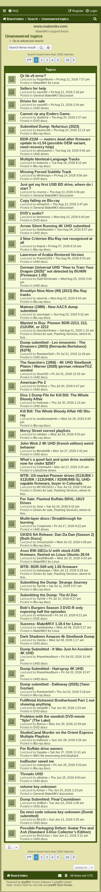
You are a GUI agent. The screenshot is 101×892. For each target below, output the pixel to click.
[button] (29, 60)
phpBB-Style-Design (60, 884)
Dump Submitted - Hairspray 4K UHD (52, 669)
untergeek (43, 765)
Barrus (41, 724)
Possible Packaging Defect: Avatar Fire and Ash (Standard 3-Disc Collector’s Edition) (57, 830)
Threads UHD (31, 774)
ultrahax (42, 777)
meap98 (42, 708)
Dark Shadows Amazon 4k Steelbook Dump (57, 636)
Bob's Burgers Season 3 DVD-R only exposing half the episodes (51, 610)
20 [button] (67, 60)
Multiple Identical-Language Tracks (50, 159)
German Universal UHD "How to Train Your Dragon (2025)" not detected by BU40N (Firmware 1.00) (57, 271)
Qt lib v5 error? (33, 76)
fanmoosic (43, 217)
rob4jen (42, 434)
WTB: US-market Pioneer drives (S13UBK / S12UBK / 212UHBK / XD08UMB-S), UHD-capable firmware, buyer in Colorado (56, 479)
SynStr (41, 586)
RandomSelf (45, 354)
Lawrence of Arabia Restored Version (52, 255)
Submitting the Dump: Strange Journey (53, 582)
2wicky (41, 640)
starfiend (42, 117)
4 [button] (52, 60)
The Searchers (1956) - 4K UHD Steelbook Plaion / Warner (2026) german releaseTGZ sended (56, 366)
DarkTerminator (47, 279)
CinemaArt (44, 467)
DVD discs (40, 121)
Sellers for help (33, 88)
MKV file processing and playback (55, 755)
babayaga (43, 570)
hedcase (42, 402)
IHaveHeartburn (47, 656)
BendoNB (43, 451)
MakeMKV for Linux (46, 83)
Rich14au (43, 835)
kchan (41, 790)
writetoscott (44, 615)
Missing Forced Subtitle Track (45, 172)
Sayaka (42, 752)
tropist (41, 246)
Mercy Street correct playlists (45, 431)
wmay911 (43, 204)
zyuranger (43, 314)
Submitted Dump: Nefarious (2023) (49, 126)
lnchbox (42, 386)
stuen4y (42, 298)
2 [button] (41, 60)
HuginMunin (45, 79)
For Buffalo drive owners (41, 749)
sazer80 (42, 92)
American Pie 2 (33, 382)
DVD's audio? (32, 213)
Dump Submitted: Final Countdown (50, 799)
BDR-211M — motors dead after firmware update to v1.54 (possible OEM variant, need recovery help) (55, 143)
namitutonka (45, 627)
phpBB (25, 882)
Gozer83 (42, 374)
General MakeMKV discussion (53, 95)
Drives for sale (32, 101)
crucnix (41, 192)
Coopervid (44, 526)
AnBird (41, 803)
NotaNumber (45, 229)
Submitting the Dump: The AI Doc (48, 595)
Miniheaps (44, 175)
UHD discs (40, 233)
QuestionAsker (46, 330)
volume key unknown (38, 787)
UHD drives (41, 108)
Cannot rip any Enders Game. (45, 114)
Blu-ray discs (41, 133)
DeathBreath (45, 558)
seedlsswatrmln (47, 419)
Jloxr (40, 506)
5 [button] (58, 60)
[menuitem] (13, 11)
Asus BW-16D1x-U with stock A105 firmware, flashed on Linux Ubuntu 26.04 (54, 553)
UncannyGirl (45, 542)
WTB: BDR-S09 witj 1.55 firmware (48, 567)
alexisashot (44, 150)
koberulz (42, 163)
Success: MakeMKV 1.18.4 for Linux (50, 624)
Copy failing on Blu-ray (40, 201)
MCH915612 (45, 487)
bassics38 (43, 130)
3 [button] (47, 60)
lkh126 (41, 819)
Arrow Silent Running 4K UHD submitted (55, 226)
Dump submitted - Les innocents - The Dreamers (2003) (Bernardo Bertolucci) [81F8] (53, 346)
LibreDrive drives (44, 470)
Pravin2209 (44, 258)
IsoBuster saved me (37, 761)
